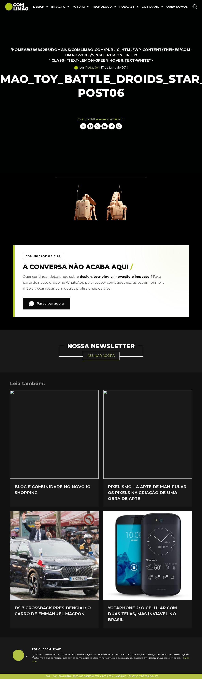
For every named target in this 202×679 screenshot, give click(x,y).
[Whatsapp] (83, 126)
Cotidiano (150, 6)
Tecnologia (102, 6)
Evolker (154, 676)
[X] (97, 126)
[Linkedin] (104, 126)
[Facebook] (90, 126)
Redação (91, 67)
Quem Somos (177, 6)
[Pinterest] (111, 126)
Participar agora (50, 303)
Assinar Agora (101, 356)
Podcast (127, 6)
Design (38, 6)
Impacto (58, 6)
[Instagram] (119, 126)
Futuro (78, 6)
